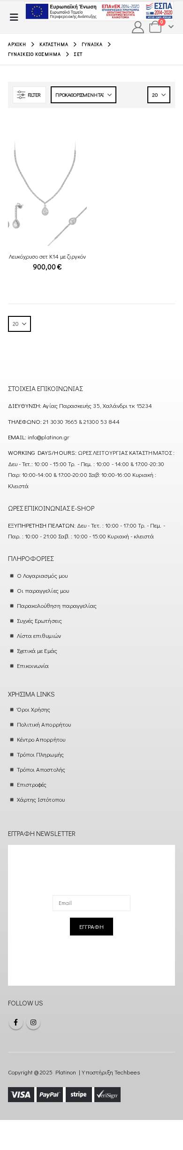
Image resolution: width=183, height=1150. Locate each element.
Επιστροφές (32, 784)
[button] (16, 17)
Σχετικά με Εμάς (37, 650)
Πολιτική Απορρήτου (44, 724)
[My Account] (138, 27)
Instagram (33, 1022)
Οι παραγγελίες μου (43, 590)
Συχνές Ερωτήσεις (39, 620)
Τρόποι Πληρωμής (40, 754)
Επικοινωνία (33, 665)
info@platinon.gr (48, 437)
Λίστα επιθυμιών (39, 635)
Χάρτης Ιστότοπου (41, 799)
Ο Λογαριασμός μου (42, 575)
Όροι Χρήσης (34, 709)
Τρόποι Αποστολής (41, 769)
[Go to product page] (47, 193)
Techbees (127, 1072)
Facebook (16, 1022)
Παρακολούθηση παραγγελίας (57, 605)
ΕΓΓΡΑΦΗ (91, 926)
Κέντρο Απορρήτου (41, 739)
